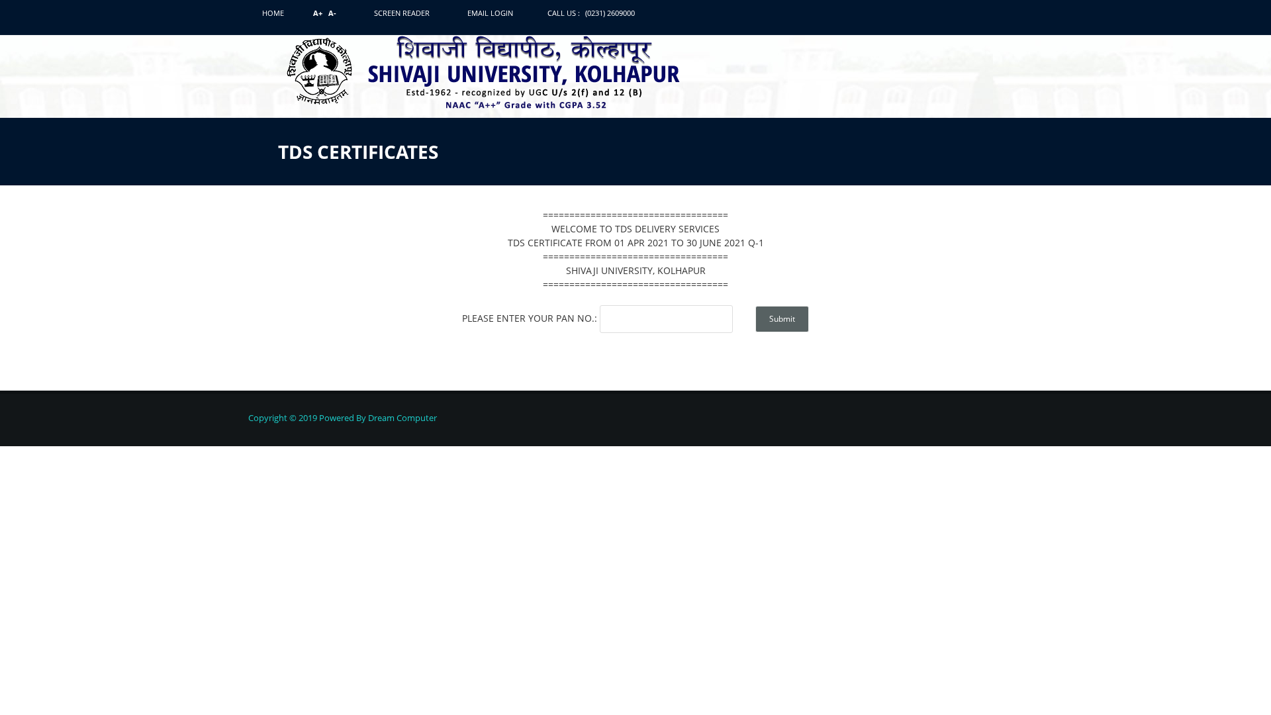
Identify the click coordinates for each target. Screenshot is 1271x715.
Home (273, 13)
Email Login (490, 13)
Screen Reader (402, 13)
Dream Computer (401, 418)
